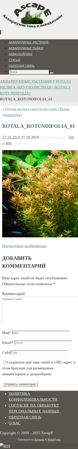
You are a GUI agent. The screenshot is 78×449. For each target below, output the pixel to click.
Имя (6, 333)
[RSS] (5, 446)
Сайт (6, 352)
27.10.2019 (11, 137)
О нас (15, 423)
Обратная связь (25, 417)
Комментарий (13, 293)
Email (7, 342)
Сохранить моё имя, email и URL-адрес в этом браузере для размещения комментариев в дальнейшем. (38, 368)
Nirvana (39, 439)
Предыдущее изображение (24, 246)
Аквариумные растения (26, 81)
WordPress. (54, 439)
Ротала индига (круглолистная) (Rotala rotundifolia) (35, 87)
